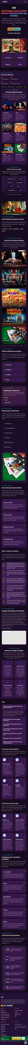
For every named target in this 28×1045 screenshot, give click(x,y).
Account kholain (18, 1010)
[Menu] (25, 2)
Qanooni (3, 1029)
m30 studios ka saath (19, 86)
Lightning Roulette (5, 1015)
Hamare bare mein (5, 1024)
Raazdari (3, 1027)
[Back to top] (25, 1043)
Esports (2, 1010)
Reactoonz (3, 1019)
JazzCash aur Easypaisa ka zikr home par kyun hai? (13, 729)
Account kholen (14, 29)
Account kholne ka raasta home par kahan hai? (12, 724)
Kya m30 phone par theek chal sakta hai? (12, 734)
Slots (2, 1033)
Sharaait (3, 1026)
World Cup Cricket (5, 1014)
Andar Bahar (4, 1012)
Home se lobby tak (4, 86)
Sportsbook (3, 1035)
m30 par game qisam (11, 86)
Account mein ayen (14, 33)
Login (16, 1012)
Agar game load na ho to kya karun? (12, 738)
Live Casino (3, 1031)
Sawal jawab (18, 1014)
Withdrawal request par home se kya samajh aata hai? (12, 742)
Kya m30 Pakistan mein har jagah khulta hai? (11, 720)
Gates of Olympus (5, 1017)
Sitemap (25, 1041)
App (16, 1015)
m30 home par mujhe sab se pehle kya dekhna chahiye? (13, 706)
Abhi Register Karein (16, 1038)
